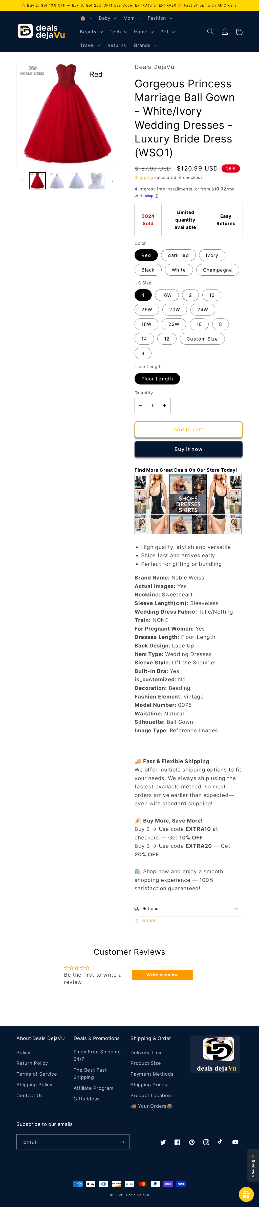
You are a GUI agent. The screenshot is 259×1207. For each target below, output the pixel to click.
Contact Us (29, 1095)
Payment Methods (152, 1074)
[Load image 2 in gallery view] (57, 181)
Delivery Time (147, 1052)
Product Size (146, 1063)
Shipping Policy (34, 1084)
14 (144, 339)
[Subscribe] (122, 1142)
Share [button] (149, 920)
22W (173, 324)
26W (146, 309)
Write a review (162, 974)
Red (146, 255)
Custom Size (202, 339)
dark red (178, 255)
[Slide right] (112, 180)
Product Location (151, 1095)
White (179, 270)
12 (167, 339)
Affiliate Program (94, 1088)
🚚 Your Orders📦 (152, 1106)
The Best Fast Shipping (90, 1073)
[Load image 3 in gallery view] (77, 181)
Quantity (144, 392)
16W (167, 295)
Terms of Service (36, 1074)
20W (174, 309)
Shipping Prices (149, 1084)
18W (146, 324)
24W (202, 309)
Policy (23, 1052)
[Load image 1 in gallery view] (37, 181)
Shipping (144, 177)
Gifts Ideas (87, 1098)
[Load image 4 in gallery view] (96, 181)
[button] (85, 18)
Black (148, 270)
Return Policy (32, 1063)
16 (212, 295)
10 (199, 324)
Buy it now (189, 449)
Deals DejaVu (137, 1195)
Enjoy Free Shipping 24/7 (97, 1055)
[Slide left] (22, 180)
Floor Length (157, 378)
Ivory (212, 255)
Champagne (217, 270)
